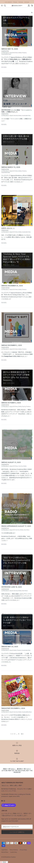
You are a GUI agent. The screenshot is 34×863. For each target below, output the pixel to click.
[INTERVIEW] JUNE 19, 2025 (11, 587)
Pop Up (24, 406)
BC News (15, 52)
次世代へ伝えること (8, 228)
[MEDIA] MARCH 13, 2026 (10, 167)
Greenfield (15, 653)
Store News (26, 529)
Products (24, 52)
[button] (4, 862)
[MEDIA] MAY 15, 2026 (9, 49)
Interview (15, 115)
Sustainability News (6, 54)
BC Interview (16, 529)
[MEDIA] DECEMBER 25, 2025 (12, 286)
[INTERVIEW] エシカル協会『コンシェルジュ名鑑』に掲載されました (16, 111)
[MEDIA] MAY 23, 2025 (9, 646)
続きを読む (4, 67)
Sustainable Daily (26, 115)
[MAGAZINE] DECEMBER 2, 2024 (13, 708)
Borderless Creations (10, 857)
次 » (22, 734)
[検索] (6, 5)
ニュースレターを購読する (17, 832)
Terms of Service (14, 849)
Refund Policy (4, 852)
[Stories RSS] (32, 12)
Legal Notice (4, 849)
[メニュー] (2, 5)
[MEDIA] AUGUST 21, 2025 (11, 462)
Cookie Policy (13, 852)
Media (20, 52)
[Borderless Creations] (17, 5)
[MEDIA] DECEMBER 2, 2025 (11, 345)
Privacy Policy (23, 849)
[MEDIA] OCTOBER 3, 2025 (11, 403)
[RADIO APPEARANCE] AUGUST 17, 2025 (16, 526)
